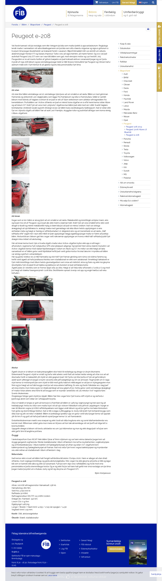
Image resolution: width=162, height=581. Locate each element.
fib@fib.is (15, 552)
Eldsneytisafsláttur (89, 549)
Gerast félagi (128, 2)
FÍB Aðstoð (86, 544)
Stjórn (63, 553)
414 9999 (17, 548)
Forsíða (15, 25)
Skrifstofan (65, 540)
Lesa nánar (52, 575)
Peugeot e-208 (61, 25)
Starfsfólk (65, 544)
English (144, 2)
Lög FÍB (64, 549)
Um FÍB (115, 2)
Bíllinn (24, 25)
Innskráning (116, 549)
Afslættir (85, 553)
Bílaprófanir (35, 25)
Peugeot (47, 25)
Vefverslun (85, 557)
